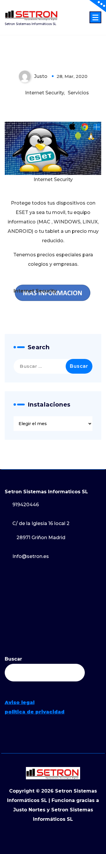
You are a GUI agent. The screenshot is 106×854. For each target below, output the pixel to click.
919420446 (25, 504)
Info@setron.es (30, 556)
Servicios (78, 93)
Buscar (13, 659)
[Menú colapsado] (95, 17)
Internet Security (44, 93)
